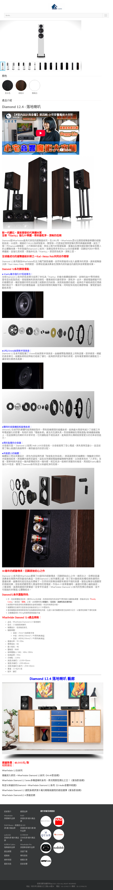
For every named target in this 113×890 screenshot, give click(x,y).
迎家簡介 (7, 811)
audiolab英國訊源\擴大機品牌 (11, 837)
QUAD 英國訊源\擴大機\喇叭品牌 (28, 828)
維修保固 (7, 860)
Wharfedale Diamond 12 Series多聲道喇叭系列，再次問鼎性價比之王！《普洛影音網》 (44, 780)
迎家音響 (23, 864)
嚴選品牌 (23, 811)
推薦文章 (23, 860)
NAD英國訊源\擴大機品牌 (27, 818)
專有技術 (23, 855)
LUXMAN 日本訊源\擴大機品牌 (27, 837)
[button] (79, 41)
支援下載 (23, 851)
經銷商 (7, 855)
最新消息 (7, 864)
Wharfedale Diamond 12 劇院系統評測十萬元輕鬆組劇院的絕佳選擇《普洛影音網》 (42, 790)
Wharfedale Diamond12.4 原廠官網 (18, 795)
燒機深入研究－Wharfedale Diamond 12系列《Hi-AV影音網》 (31, 775)
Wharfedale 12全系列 (12, 770)
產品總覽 (7, 851)
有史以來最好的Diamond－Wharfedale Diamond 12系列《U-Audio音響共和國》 (40, 785)
